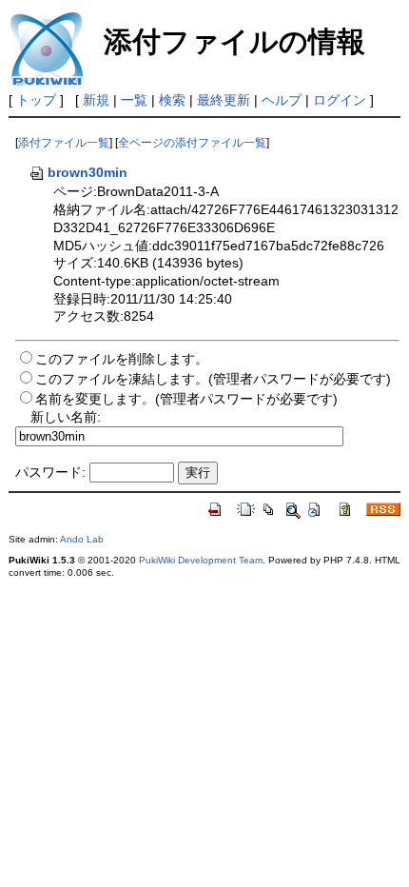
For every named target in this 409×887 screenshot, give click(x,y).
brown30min (87, 172)
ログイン (339, 100)
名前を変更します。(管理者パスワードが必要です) (186, 398)
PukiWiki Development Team (201, 560)
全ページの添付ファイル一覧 (192, 142)
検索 (172, 100)
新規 (96, 100)
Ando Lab (82, 539)
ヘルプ (282, 100)
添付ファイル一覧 (63, 142)
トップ (36, 100)
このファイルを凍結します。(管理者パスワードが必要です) (213, 378)
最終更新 (223, 100)
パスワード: (50, 472)
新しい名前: (65, 416)
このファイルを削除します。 (121, 358)
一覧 (134, 100)
